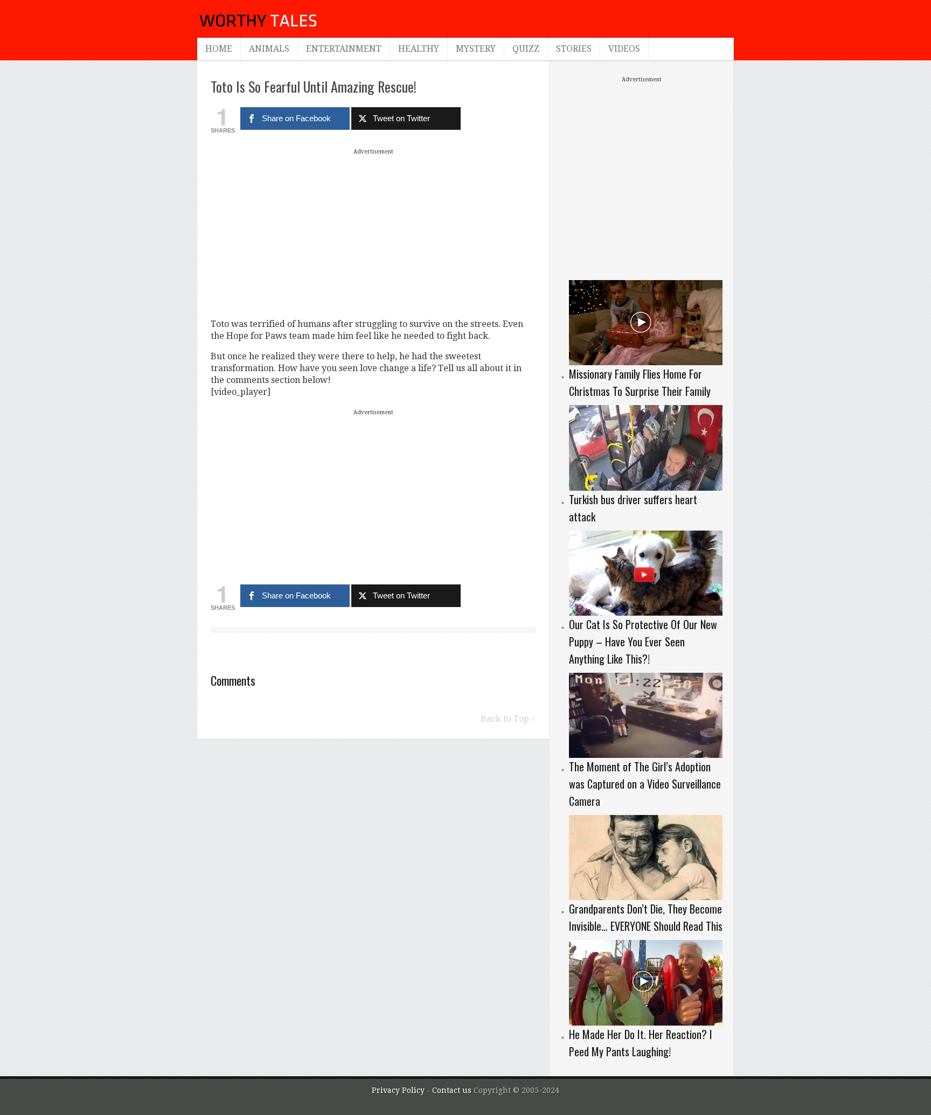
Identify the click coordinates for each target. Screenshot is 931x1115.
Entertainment (343, 49)
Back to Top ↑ (508, 719)
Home (218, 49)
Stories (574, 49)
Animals (269, 49)
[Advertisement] (373, 233)
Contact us (453, 1090)
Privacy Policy (398, 1090)
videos (624, 49)
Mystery (476, 49)
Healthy (418, 49)
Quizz (525, 49)
